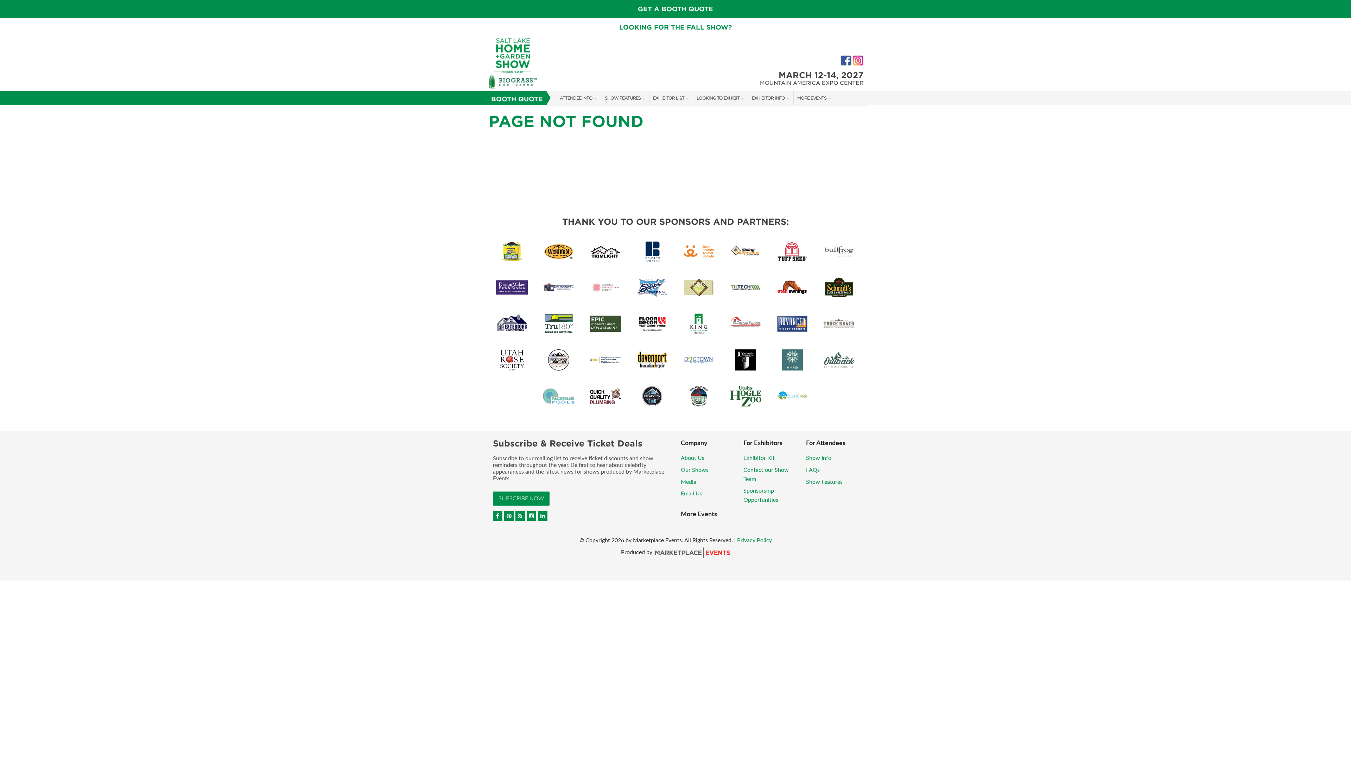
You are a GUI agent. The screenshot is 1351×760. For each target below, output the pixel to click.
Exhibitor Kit (759, 458)
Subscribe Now (521, 498)
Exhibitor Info (768, 98)
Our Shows (695, 470)
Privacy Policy (754, 540)
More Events (811, 98)
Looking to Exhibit (718, 98)
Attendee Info (576, 98)
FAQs (813, 470)
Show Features (623, 98)
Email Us (691, 493)
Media (688, 482)
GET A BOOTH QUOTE (675, 9)
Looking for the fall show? (675, 27)
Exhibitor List (668, 98)
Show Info (818, 458)
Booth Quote (517, 99)
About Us (692, 458)
